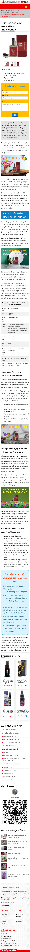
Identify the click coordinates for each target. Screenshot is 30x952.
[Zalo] (27, 716)
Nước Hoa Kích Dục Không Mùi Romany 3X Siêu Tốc (8, 712)
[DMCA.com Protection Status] (5, 905)
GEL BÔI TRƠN (7, 767)
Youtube (19, 919)
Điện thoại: (5, 95)
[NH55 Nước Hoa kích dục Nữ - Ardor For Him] (22, 677)
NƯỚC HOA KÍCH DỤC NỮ (10, 12)
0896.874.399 (10, 902)
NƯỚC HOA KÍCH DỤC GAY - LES (12, 780)
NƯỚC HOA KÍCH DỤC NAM (11, 739)
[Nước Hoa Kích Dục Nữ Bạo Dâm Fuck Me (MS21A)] (22, 707)
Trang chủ (6, 10)
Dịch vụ (3, 921)
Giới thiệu (4, 916)
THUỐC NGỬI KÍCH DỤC (10, 746)
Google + (19, 921)
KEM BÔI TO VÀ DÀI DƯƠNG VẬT (12, 764)
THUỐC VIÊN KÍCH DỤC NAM (11, 742)
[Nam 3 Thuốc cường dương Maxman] (4, 851)
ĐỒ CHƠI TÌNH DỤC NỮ (10, 777)
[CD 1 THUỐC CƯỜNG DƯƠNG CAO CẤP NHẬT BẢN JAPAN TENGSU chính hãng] (4, 861)
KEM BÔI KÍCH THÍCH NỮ (10, 749)
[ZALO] (15, 807)
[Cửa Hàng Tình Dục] (15, 3)
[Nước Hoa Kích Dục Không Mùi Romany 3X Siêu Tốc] (7, 707)
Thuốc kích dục (15, 10)
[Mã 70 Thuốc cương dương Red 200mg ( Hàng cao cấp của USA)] (4, 839)
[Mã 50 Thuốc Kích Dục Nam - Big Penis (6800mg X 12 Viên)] (4, 844)
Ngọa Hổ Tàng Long (14, 853)
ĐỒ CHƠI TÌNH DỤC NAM (10, 755)
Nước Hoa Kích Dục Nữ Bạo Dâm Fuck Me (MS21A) (22, 711)
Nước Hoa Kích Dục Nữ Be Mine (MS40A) (8, 681)
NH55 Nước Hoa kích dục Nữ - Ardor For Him (22, 681)
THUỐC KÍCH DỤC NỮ (9, 730)
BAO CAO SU (7, 752)
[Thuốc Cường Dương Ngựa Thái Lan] (4, 870)
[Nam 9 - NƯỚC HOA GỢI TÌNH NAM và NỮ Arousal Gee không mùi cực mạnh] (4, 879)
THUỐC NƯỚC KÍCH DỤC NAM (12, 733)
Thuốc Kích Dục (8, 773)
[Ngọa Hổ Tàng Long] (4, 855)
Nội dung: (5, 102)
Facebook (20, 914)
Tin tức (3, 924)
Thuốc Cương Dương (9, 770)
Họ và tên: (5, 90)
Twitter (19, 916)
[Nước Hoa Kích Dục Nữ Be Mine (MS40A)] (7, 677)
